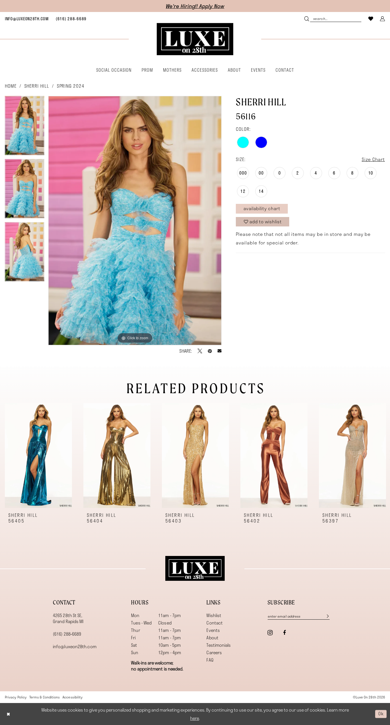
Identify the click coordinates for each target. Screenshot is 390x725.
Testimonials (218, 645)
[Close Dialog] (8, 714)
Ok (381, 713)
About (212, 637)
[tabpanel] (24, 127)
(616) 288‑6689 (67, 633)
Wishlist (213, 615)
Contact (214, 622)
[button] (383, 18)
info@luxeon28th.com (75, 646)
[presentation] (38, 455)
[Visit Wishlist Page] (371, 18)
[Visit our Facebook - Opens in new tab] (284, 632)
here (194, 718)
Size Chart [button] (373, 159)
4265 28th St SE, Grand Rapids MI (68, 618)
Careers (214, 652)
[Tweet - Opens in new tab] (200, 351)
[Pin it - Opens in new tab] (210, 351)
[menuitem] (26, 18)
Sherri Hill (36, 85)
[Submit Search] (307, 18)
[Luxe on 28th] (195, 568)
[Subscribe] (325, 616)
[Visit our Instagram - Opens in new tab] (270, 633)
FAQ (209, 659)
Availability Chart (262, 208)
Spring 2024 (71, 85)
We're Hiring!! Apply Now (195, 6)
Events (213, 630)
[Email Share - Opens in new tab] (220, 351)
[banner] (195, 39)
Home (11, 85)
